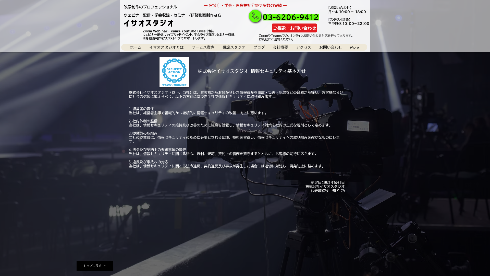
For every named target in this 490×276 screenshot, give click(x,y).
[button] (166, 47)
